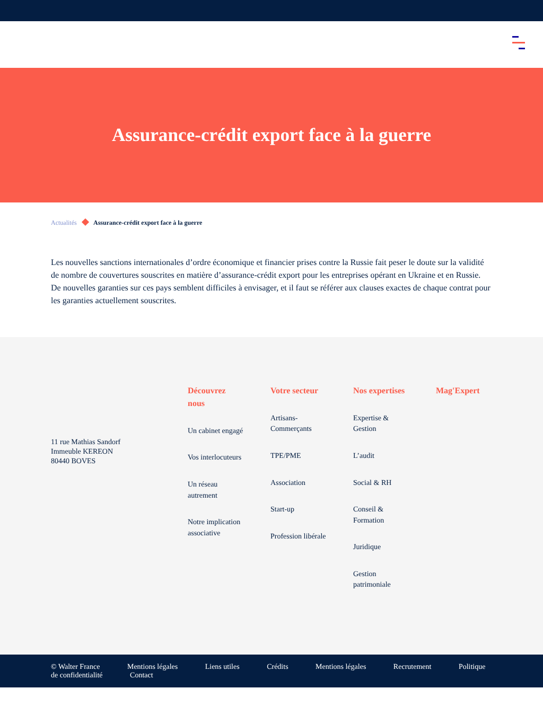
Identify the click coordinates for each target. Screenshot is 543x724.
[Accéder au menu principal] (518, 42)
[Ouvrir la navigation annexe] (17, 10)
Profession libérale (298, 537)
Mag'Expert (458, 390)
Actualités (64, 222)
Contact (141, 675)
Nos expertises (379, 390)
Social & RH (372, 483)
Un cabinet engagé (215, 431)
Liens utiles (222, 667)
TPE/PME (285, 456)
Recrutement (412, 667)
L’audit (363, 456)
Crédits (277, 667)
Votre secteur (294, 390)
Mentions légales (152, 667)
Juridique (367, 547)
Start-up (282, 510)
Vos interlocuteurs (214, 458)
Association (287, 483)
